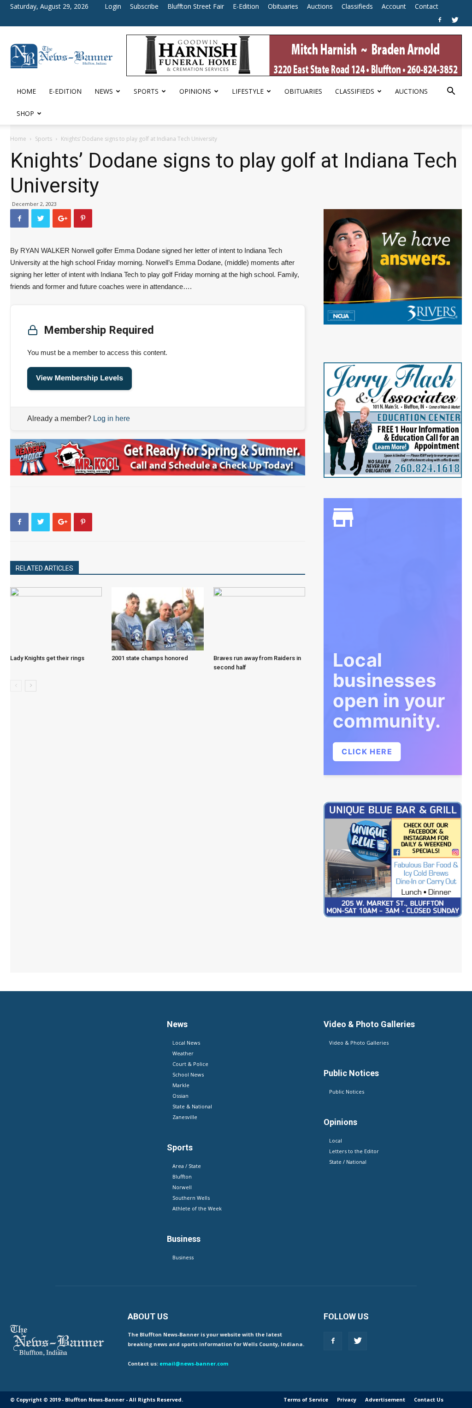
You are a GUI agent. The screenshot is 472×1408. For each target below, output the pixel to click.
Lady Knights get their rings (47, 658)
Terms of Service (305, 1399)
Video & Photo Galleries (359, 1042)
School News (188, 1074)
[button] (451, 92)
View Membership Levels (79, 378)
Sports (146, 91)
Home (26, 91)
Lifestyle (248, 91)
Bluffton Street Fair (195, 6)
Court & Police (190, 1063)
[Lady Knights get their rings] (56, 618)
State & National (192, 1106)
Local (335, 1140)
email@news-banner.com (193, 1363)
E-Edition (246, 6)
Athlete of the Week (197, 1208)
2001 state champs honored (150, 658)
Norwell (182, 1187)
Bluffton (182, 1176)
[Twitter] (455, 19)
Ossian (180, 1095)
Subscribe (144, 6)
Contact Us (428, 1399)
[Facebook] (440, 19)
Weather (183, 1053)
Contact (426, 6)
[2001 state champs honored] (157, 618)
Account (394, 6)
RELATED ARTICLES (44, 568)
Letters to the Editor (354, 1151)
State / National (347, 1161)
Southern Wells (191, 1197)
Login (113, 6)
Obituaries (283, 6)
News (103, 91)
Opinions (195, 91)
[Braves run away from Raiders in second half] (259, 618)
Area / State (186, 1165)
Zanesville (184, 1116)
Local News (186, 1042)
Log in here (111, 418)
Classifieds (357, 6)
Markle (180, 1085)
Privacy (346, 1399)
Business (183, 1257)
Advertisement (385, 1399)
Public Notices (346, 1091)
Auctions (320, 6)
